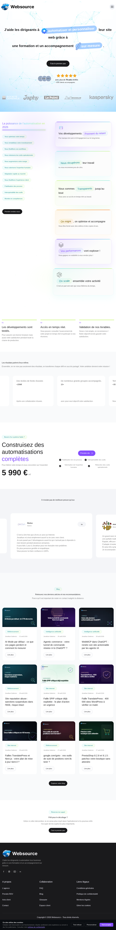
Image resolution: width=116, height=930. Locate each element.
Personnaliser (92, 925)
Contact (5, 905)
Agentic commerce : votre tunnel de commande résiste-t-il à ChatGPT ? (56, 645)
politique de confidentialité (36, 927)
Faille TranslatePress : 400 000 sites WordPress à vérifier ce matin (95, 701)
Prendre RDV (7, 894)
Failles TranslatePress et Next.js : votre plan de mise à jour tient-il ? (19, 758)
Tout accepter (106, 925)
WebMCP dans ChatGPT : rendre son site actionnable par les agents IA (95, 645)
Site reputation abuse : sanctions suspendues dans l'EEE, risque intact (19, 701)
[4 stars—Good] (71, 76)
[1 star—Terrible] (58, 76)
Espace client (44, 905)
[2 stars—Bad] (62, 76)
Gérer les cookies (84, 905)
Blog (41, 894)
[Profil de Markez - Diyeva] (58, 524)
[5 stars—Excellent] (75, 76)
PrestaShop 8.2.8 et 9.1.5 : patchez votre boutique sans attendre (96, 758)
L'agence (6, 888)
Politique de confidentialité (87, 894)
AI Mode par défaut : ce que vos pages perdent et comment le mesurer (19, 645)
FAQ (41, 888)
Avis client (6, 900)
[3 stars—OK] (67, 76)
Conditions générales (85, 888)
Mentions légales (83, 900)
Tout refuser (77, 925)
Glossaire (43, 900)
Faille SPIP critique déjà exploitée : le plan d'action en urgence (56, 701)
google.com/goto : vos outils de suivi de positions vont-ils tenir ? (58, 758)
